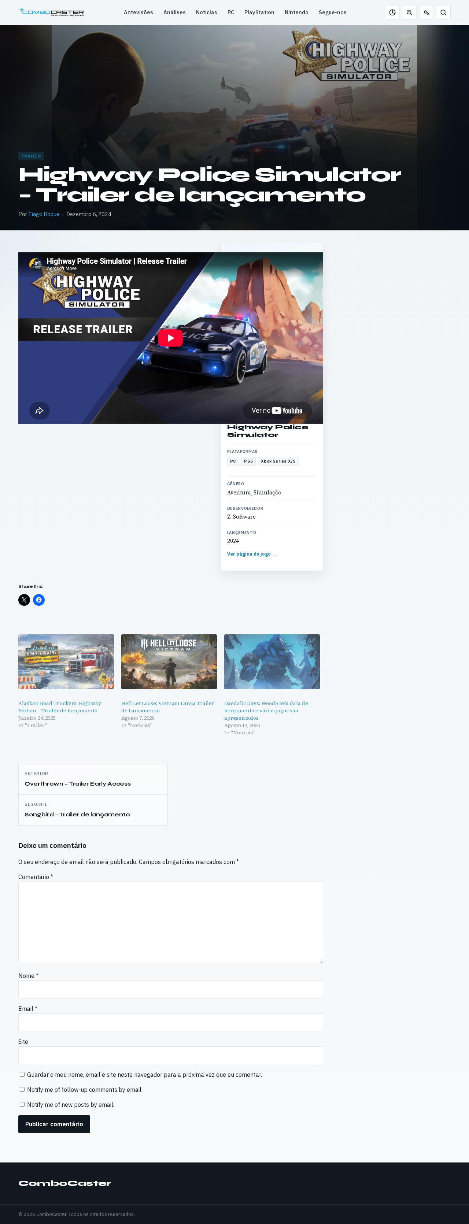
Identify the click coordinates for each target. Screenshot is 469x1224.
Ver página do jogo (252, 554)
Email (27, 1008)
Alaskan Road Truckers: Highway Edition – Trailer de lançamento (59, 707)
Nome (28, 975)
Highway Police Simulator (267, 431)
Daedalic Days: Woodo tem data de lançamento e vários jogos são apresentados (266, 711)
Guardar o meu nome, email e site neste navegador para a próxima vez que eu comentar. (144, 1074)
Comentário (35, 876)
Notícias (206, 12)
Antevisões (138, 12)
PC (231, 12)
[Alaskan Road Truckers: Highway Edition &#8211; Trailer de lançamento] (66, 661)
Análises (174, 12)
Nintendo (297, 12)
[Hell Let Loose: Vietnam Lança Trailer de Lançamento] (169, 661)
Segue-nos (333, 12)
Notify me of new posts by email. (70, 1104)
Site (23, 1041)
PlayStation (259, 12)
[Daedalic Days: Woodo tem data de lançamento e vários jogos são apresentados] (272, 661)
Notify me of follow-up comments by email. (85, 1089)
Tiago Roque (43, 214)
